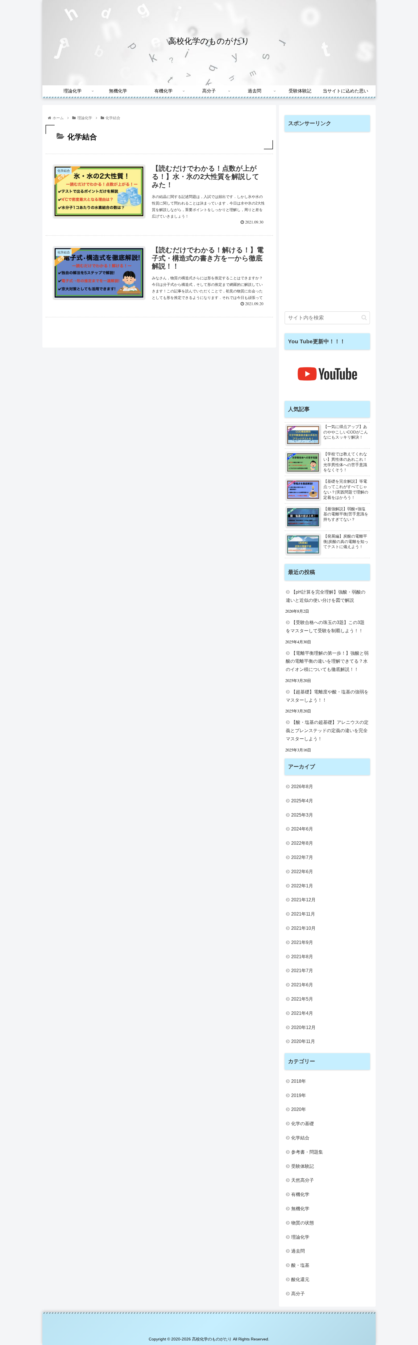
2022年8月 (302, 843)
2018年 (298, 1081)
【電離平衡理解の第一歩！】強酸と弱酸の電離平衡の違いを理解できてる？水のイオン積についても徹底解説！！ (327, 661)
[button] (364, 317)
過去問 (298, 1251)
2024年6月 (302, 829)
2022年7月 (302, 857)
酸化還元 (300, 1279)
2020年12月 (303, 1027)
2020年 (298, 1109)
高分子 (298, 1293)
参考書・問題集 (307, 1152)
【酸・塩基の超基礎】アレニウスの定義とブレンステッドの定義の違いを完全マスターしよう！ (327, 730)
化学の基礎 (302, 1123)
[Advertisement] (327, 221)
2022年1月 (302, 885)
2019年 (298, 1095)
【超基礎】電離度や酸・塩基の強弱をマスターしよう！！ (327, 696)
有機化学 (300, 1194)
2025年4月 (302, 800)
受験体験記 (302, 1166)
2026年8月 (302, 786)
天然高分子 (302, 1180)
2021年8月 (302, 956)
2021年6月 (302, 984)
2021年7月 (302, 970)
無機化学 (300, 1208)
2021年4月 (302, 1013)
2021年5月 (302, 999)
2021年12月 (303, 899)
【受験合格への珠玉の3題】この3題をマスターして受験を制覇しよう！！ (325, 626)
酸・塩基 (300, 1265)
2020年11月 (303, 1041)
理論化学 (300, 1237)
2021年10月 (303, 928)
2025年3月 (302, 815)
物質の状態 (302, 1222)
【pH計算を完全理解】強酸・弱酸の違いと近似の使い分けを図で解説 (325, 596)
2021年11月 (303, 914)
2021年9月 (302, 942)
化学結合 (300, 1137)
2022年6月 (302, 871)
